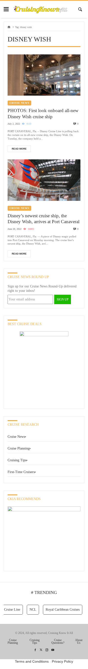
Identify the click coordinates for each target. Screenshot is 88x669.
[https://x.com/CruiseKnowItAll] (41, 650)
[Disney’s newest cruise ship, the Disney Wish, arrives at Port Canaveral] (44, 180)
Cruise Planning (19, 448)
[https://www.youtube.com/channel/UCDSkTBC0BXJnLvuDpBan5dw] (52, 650)
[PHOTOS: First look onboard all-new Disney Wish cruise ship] (44, 75)
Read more (19, 148)
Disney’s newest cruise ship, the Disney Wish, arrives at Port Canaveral (43, 218)
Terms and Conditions (32, 661)
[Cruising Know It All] (40, 9)
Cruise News (19, 103)
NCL (30, 609)
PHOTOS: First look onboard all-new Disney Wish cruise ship (43, 113)
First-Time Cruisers (21, 472)
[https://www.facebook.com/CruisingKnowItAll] (35, 650)
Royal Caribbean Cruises (60, 609)
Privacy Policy (62, 661)
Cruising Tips (17, 460)
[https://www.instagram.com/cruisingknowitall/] (46, 650)
